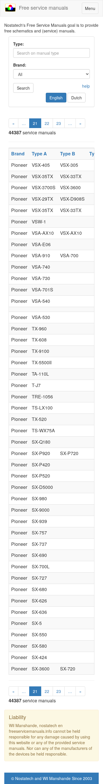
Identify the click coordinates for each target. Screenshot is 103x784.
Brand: (19, 65)
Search (23, 88)
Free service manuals (42, 7)
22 (47, 123)
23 (58, 123)
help (86, 86)
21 (35, 123)
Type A (39, 153)
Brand (18, 153)
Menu (91, 9)
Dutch (76, 97)
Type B (67, 153)
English (56, 97)
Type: (18, 44)
